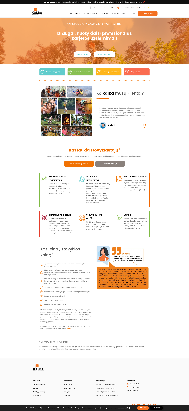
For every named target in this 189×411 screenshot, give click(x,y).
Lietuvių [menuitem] (152, 8)
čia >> (68, 329)
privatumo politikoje (124, 408)
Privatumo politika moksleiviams (107, 395)
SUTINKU (143, 408)
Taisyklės (67, 392)
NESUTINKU (156, 408)
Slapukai (67, 395)
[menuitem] (153, 8)
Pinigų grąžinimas (70, 388)
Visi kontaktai (131, 390)
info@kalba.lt (134, 384)
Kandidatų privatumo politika (105, 392)
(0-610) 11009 (134, 387)
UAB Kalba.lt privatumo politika (106, 385)
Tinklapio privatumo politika (105, 388)
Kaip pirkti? (68, 385)
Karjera (35, 388)
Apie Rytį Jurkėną (39, 392)
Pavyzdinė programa (78, 164)
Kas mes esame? (39, 385)
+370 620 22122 (108, 164)
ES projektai (37, 395)
